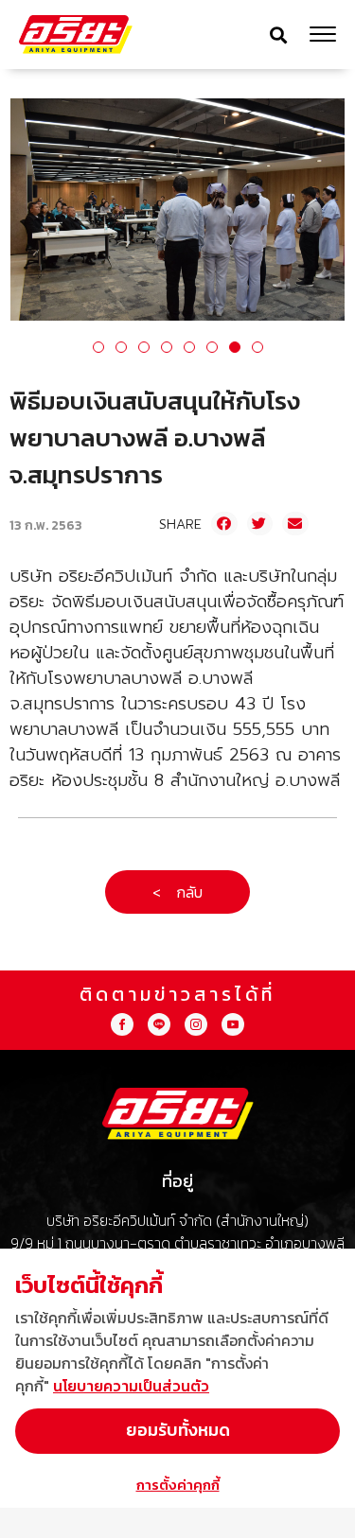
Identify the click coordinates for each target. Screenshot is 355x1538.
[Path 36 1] (122, 1024)
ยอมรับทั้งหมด (178, 1429)
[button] (278, 34)
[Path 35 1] (233, 1024)
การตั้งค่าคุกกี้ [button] (178, 1484)
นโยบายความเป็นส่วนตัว (131, 1385)
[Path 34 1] (159, 1024)
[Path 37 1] (196, 1024)
